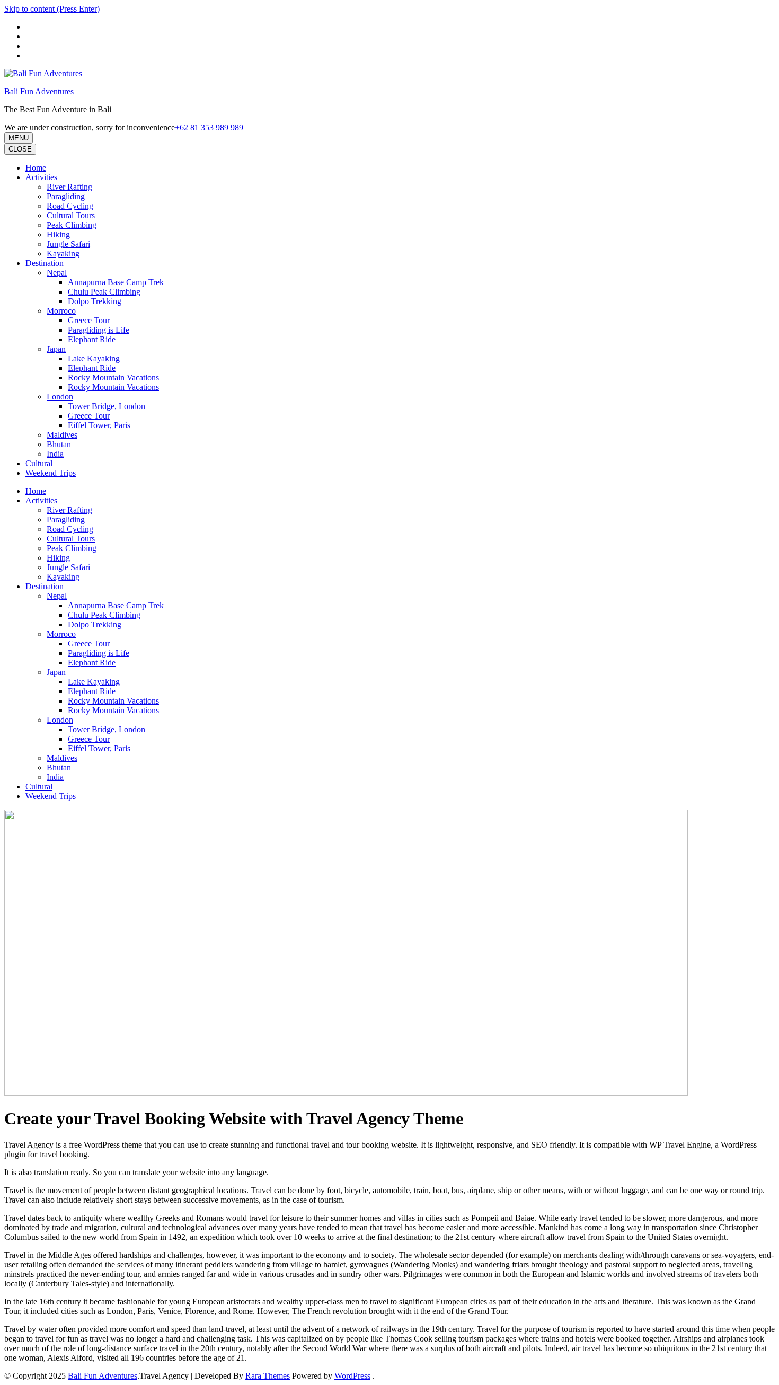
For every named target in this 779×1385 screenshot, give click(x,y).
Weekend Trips (50, 472)
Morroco (61, 310)
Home (35, 167)
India (55, 453)
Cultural (38, 463)
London (60, 396)
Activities (41, 177)
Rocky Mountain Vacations (113, 377)
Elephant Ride (92, 339)
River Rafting (69, 186)
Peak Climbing (71, 224)
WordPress (352, 1375)
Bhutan (59, 444)
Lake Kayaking (94, 358)
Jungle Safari (68, 243)
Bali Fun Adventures (39, 91)
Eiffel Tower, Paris (99, 425)
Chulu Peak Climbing (104, 291)
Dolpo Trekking (94, 301)
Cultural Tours (71, 215)
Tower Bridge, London (106, 406)
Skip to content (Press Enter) (52, 8)
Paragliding (66, 196)
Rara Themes (267, 1375)
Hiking (58, 234)
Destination (44, 263)
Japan (56, 348)
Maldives (62, 434)
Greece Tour (89, 320)
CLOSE (20, 149)
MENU (18, 138)
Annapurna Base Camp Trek (116, 282)
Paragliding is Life (98, 329)
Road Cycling (70, 205)
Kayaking (63, 253)
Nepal (57, 272)
